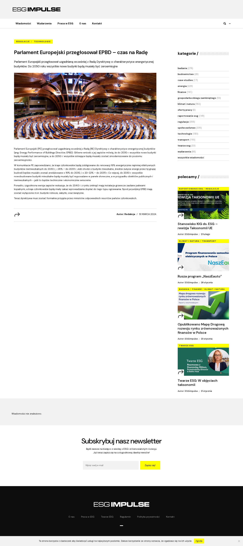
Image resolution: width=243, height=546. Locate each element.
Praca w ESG (87, 516)
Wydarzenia (184, 151)
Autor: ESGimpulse (188, 234)
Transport (183, 139)
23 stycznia (206, 338)
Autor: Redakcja (126, 214)
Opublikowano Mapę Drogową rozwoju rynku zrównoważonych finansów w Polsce (203, 328)
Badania (182, 68)
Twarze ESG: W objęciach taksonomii (198, 383)
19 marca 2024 (147, 214)
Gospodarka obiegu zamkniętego (197, 97)
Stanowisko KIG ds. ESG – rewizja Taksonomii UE (198, 226)
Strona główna (21, 36)
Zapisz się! (150, 465)
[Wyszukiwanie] (224, 23)
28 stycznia (207, 282)
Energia (182, 86)
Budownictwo (186, 74)
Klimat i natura (186, 103)
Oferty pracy (185, 109)
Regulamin (125, 516)
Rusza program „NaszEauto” (200, 276)
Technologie (42, 41)
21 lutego (205, 234)
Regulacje (37, 36)
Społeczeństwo (187, 127)
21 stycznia (206, 391)
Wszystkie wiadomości (191, 157)
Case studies (185, 80)
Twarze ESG (184, 145)
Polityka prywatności (148, 516)
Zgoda (199, 541)
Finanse (182, 92)
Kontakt (170, 516)
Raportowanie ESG (188, 115)
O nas (71, 516)
